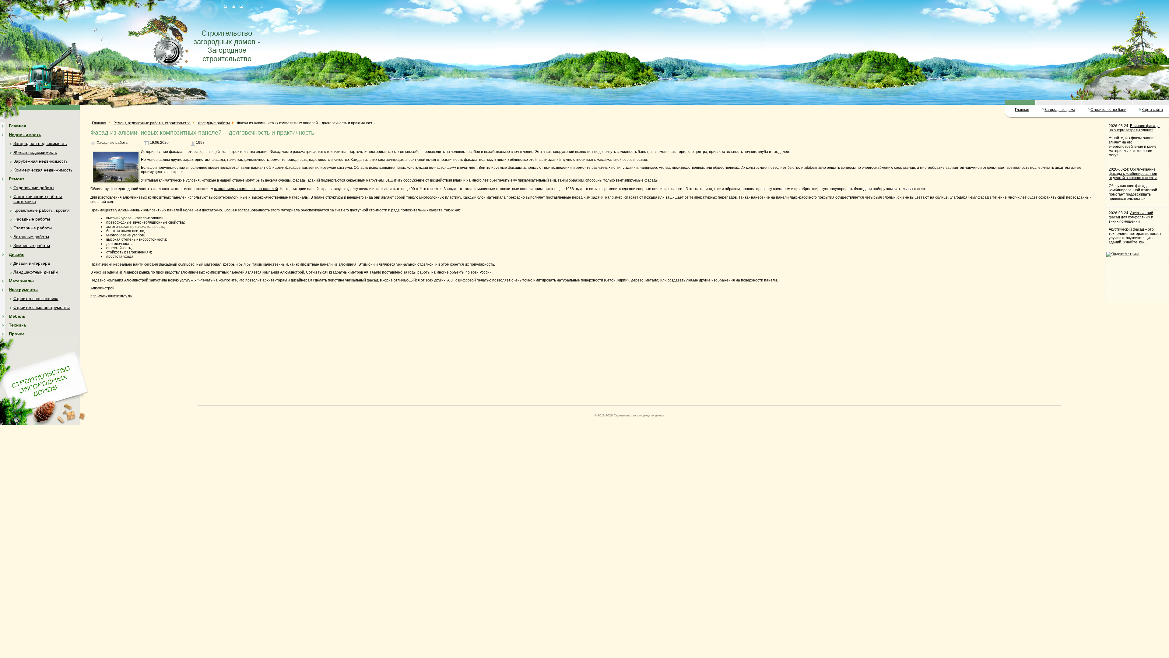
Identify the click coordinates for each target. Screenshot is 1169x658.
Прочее (17, 333)
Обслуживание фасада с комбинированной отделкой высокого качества (1133, 173)
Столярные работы (32, 227)
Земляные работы (31, 245)
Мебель (17, 316)
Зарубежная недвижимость (40, 161)
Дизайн (16, 254)
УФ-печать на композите (215, 280)
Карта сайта (1152, 110)
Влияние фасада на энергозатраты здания (1134, 128)
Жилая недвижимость (35, 152)
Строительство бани (1108, 110)
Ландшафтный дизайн (35, 272)
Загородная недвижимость (40, 143)
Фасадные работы (31, 219)
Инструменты (23, 289)
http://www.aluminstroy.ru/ (111, 296)
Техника (17, 325)
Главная (1022, 110)
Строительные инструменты (41, 307)
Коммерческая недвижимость (42, 170)
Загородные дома (1059, 110)
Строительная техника (35, 298)
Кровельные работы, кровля (41, 210)
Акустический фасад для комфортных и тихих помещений (1131, 217)
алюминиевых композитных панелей (246, 189)
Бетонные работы (31, 236)
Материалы (21, 280)
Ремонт (16, 178)
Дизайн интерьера (31, 263)
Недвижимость (25, 134)
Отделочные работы (33, 187)
